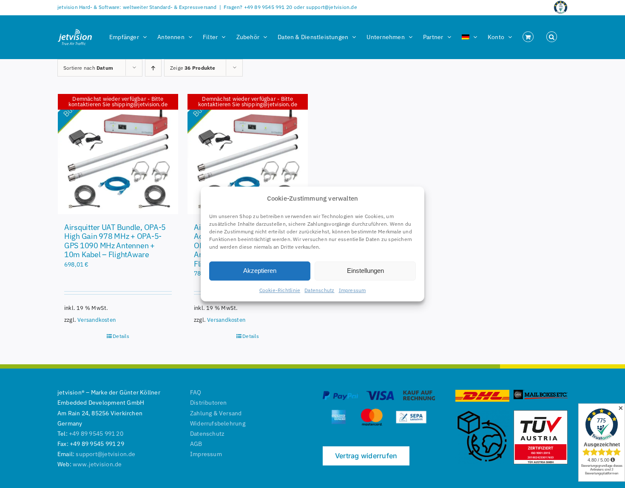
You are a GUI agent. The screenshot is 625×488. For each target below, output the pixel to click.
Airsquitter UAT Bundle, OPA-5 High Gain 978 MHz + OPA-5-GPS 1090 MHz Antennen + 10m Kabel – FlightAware (115, 241)
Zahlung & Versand (216, 413)
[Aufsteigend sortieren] (153, 68)
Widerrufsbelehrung (217, 423)
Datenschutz (319, 290)
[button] (551, 37)
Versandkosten (96, 319)
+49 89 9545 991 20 (96, 433)
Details (121, 336)
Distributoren (208, 402)
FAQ (196, 392)
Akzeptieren (259, 270)
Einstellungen (365, 270)
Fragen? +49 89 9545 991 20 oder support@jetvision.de (290, 7)
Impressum (352, 290)
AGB (196, 444)
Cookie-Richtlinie (280, 290)
